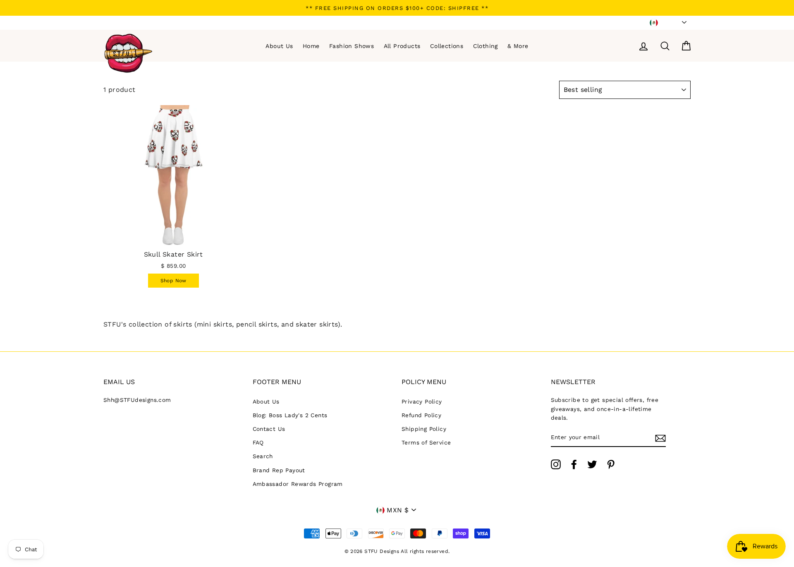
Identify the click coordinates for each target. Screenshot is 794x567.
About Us (279, 46)
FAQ (258, 442)
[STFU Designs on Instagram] (556, 464)
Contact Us (269, 428)
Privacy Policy (422, 401)
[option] (397, 7)
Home (311, 46)
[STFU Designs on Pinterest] (611, 464)
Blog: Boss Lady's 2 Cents (290, 415)
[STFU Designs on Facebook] (574, 464)
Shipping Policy (424, 428)
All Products (402, 46)
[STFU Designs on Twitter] (592, 464)
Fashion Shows (351, 46)
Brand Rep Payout (279, 470)
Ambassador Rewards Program (298, 484)
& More (517, 46)
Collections (446, 46)
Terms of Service (426, 442)
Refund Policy (421, 415)
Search (263, 456)
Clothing (485, 46)
